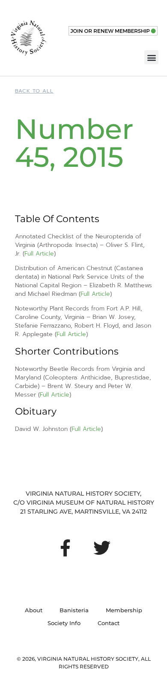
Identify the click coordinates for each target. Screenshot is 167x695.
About (33, 610)
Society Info (64, 623)
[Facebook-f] (65, 548)
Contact (108, 623)
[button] (151, 57)
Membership (124, 610)
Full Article (39, 253)
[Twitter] (102, 548)
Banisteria (74, 610)
